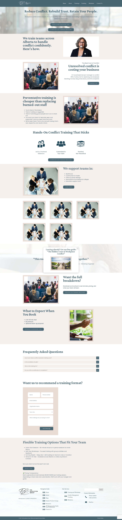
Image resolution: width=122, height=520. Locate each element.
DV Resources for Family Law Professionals (52, 507)
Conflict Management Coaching (73, 496)
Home (64, 3)
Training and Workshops (74, 492)
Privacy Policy (100, 518)
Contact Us (99, 3)
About (70, 3)
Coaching (83, 3)
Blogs (47, 498)
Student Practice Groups (52, 501)
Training (76, 3)
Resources (48, 503)
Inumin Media (42, 518)
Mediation (91, 3)
